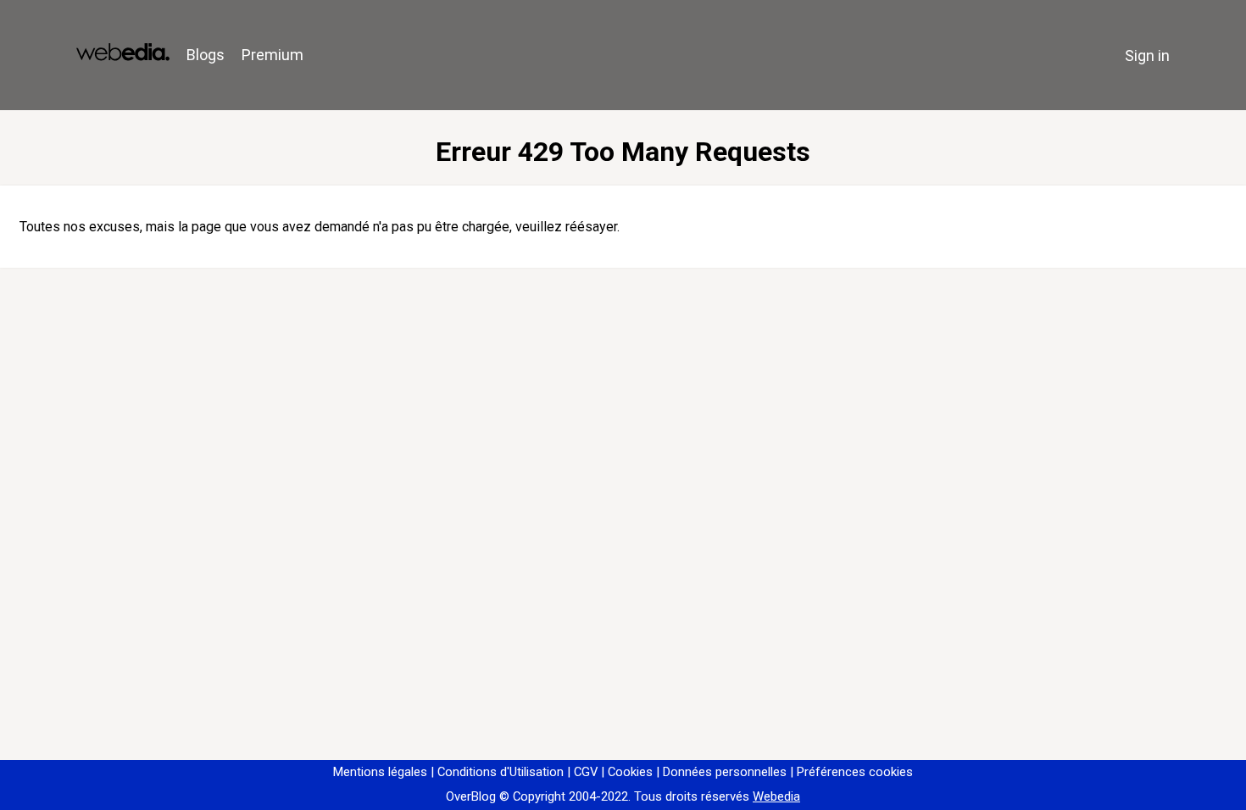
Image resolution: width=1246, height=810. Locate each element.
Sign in (1147, 55)
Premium (272, 55)
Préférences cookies (855, 771)
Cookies (630, 771)
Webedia (776, 796)
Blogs (205, 55)
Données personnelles (725, 771)
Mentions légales (380, 771)
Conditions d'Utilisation (500, 771)
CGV (586, 771)
